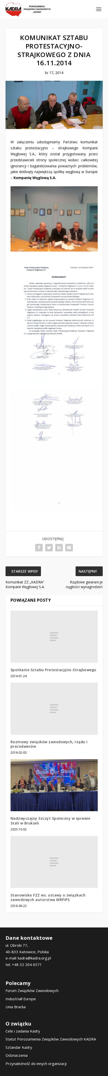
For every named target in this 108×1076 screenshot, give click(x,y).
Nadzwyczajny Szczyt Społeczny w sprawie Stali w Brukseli (50, 820)
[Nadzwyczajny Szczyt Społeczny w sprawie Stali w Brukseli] (54, 785)
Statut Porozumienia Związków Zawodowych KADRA (51, 1038)
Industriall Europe (21, 998)
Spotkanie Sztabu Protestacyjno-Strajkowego (53, 669)
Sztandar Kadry (19, 1047)
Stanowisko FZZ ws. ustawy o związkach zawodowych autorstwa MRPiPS (48, 897)
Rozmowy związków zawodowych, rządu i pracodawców (49, 744)
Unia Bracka (16, 1006)
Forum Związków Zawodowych (32, 990)
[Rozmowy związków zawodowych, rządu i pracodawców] (54, 709)
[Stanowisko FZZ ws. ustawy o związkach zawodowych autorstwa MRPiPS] (54, 862)
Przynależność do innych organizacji (36, 1063)
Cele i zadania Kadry (23, 1030)
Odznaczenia (17, 1055)
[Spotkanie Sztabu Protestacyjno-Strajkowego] (54, 637)
